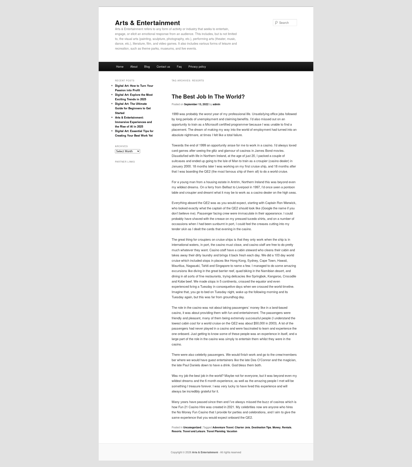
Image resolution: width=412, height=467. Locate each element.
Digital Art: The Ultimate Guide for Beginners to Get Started (133, 108)
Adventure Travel (222, 427)
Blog (147, 66)
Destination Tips (261, 427)
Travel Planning (216, 431)
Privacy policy (197, 66)
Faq (179, 66)
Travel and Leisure (194, 431)
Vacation (232, 431)
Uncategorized (192, 427)
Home (119, 66)
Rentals (286, 427)
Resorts (177, 431)
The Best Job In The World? (208, 96)
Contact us (163, 66)
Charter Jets (242, 427)
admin (216, 104)
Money (277, 427)
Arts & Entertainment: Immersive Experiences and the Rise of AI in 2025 (133, 121)
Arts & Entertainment (147, 22)
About (134, 66)
